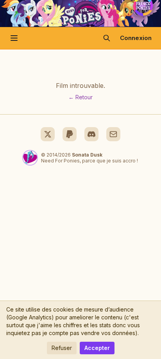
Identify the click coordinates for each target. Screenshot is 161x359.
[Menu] (14, 38)
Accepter (97, 347)
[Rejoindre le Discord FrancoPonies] (91, 134)
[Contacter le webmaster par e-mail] (113, 134)
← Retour (80, 97)
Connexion (136, 38)
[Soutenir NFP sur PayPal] (70, 134)
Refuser (62, 347)
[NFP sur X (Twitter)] (48, 134)
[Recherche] (107, 38)
